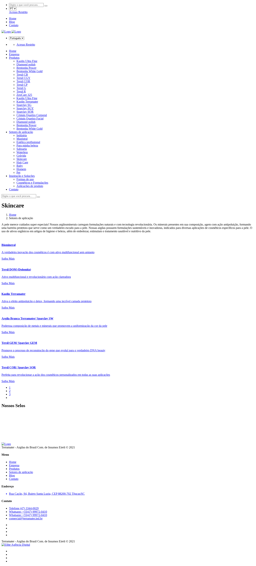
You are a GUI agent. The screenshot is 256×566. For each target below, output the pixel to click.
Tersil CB (22, 74)
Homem (21, 169)
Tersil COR (23, 81)
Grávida (21, 155)
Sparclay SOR (25, 111)
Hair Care (22, 162)
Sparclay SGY (25, 108)
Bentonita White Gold (29, 71)
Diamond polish (25, 64)
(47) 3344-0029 (24, 508)
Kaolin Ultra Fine (26, 61)
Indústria (21, 135)
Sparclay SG (23, 105)
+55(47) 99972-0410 (28, 511)
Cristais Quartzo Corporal (31, 115)
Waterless (22, 152)
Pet (18, 172)
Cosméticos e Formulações (32, 182)
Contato (13, 25)
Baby (19, 165)
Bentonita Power (26, 67)
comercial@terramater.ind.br (26, 518)
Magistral (22, 138)
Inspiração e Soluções (22, 175)
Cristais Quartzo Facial (29, 118)
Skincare (21, 159)
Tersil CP (22, 84)
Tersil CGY (23, 78)
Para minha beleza (27, 145)
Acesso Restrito (18, 12)
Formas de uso (25, 179)
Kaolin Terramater (27, 101)
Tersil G (21, 88)
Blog (12, 21)
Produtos (14, 57)
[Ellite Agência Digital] (15, 544)
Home (12, 18)
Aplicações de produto (29, 186)
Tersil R (21, 91)
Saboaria (21, 148)
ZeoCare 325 (24, 94)
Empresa (14, 54)
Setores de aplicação (21, 132)
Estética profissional (28, 142)
